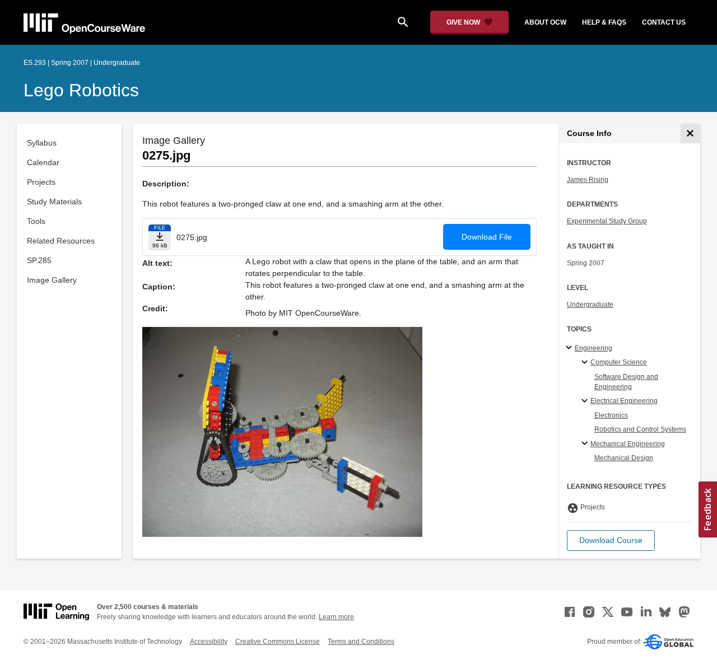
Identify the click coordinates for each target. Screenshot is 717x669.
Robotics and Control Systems (640, 429)
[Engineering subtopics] (570, 348)
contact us (664, 22)
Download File (487, 236)
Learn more (336, 617)
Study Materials (54, 201)
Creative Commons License (277, 641)
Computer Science (618, 362)
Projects (41, 181)
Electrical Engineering (624, 401)
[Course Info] (690, 133)
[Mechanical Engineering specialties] (586, 444)
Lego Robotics (81, 90)
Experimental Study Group (607, 221)
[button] (611, 540)
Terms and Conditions (361, 641)
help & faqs (604, 22)
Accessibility (208, 641)
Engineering (593, 348)
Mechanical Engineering (627, 444)
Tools (36, 221)
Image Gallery (52, 279)
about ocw (545, 22)
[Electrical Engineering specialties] (586, 401)
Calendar (43, 162)
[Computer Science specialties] (586, 362)
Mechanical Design (623, 458)
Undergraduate (590, 304)
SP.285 (39, 260)
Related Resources (61, 240)
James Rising (587, 180)
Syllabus (42, 142)
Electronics (611, 415)
